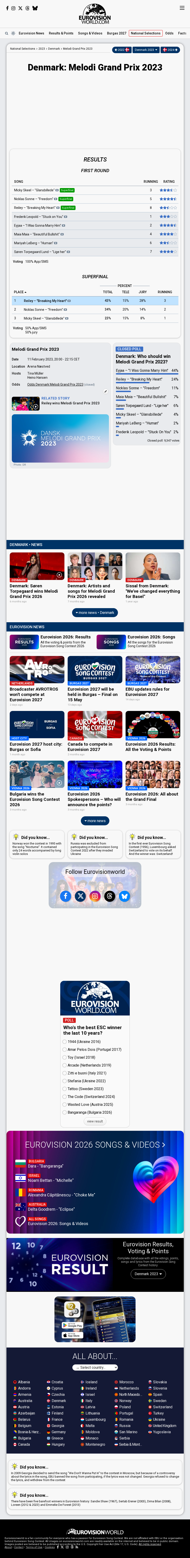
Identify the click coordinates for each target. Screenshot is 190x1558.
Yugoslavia (161, 1432)
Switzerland (162, 1407)
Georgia (57, 1426)
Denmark (58, 1401)
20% (126, 309)
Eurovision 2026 (92, 1145)
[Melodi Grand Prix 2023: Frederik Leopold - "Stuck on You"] (167, 216)
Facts (182, 33)
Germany (58, 1432)
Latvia (90, 1407)
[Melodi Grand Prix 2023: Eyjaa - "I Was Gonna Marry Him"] (167, 225)
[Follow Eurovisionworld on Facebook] (7, 8)
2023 (41, 48)
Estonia (57, 1407)
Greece (57, 1438)
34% (108, 309)
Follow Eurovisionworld (95, 872)
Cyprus (57, 1388)
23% (108, 318)
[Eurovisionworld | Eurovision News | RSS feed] (77, 1547)
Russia (124, 1426)
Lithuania (92, 1413)
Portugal (125, 1413)
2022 (121, 50)
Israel (90, 1394)
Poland (124, 1407)
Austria (23, 1407)
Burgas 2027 (116, 33)
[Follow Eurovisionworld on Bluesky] (35, 8)
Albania (23, 1382)
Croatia (57, 1382)
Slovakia (159, 1382)
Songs (90, 33)
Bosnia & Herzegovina (30, 1432)
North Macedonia (131, 1394)
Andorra (24, 1388)
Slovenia (159, 1388)
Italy (88, 1401)
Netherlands (128, 1388)
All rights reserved (150, 1544)
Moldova (92, 1432)
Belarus (23, 1419)
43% (108, 301)
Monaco (91, 1438)
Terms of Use (34, 1547)
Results (61, 33)
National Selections (22, 48)
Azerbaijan (26, 1413)
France (57, 1419)
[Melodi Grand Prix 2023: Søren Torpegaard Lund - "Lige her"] (167, 251)
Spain (157, 1394)
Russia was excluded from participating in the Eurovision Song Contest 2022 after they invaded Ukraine (94, 845)
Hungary (58, 1444)
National (146, 33)
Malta (90, 1426)
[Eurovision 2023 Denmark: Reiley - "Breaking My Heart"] (167, 208)
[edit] (105, 391)
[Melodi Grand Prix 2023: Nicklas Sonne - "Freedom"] (167, 199)
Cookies (50, 1547)
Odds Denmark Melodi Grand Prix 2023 (55, 384)
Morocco (126, 1382)
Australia (24, 1401)
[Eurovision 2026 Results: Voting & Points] (59, 1264)
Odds (169, 33)
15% (126, 301)
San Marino (127, 1432)
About (8, 1547)
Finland (57, 1413)
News (31, 33)
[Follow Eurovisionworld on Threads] (27, 8)
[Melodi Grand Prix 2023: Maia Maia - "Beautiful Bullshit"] (167, 234)
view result (95, 1121)
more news (96, 821)
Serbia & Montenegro (131, 1444)
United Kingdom (164, 1426)
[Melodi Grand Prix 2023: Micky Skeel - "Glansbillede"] (167, 190)
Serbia (124, 1438)
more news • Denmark (96, 612)
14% (142, 309)
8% (142, 318)
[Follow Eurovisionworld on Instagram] (13, 8)
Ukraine (158, 1419)
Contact (18, 1547)
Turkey (158, 1413)
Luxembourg (95, 1419)
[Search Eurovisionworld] (6, 33)
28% (142, 301)
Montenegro (95, 1444)
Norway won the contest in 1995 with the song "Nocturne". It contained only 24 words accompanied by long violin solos (37, 845)
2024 (171, 50)
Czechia (58, 1394)
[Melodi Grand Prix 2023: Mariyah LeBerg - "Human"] (167, 243)
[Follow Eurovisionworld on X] (20, 8)
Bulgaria (24, 1438)
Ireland (91, 1388)
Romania (125, 1419)
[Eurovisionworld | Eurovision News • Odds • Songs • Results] (95, 13)
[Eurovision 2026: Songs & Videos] (156, 1180)
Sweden (159, 1401)
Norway (125, 1401)
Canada (23, 1444)
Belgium (24, 1426)
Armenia (24, 1394)
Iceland (91, 1382)
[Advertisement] (95, 111)
